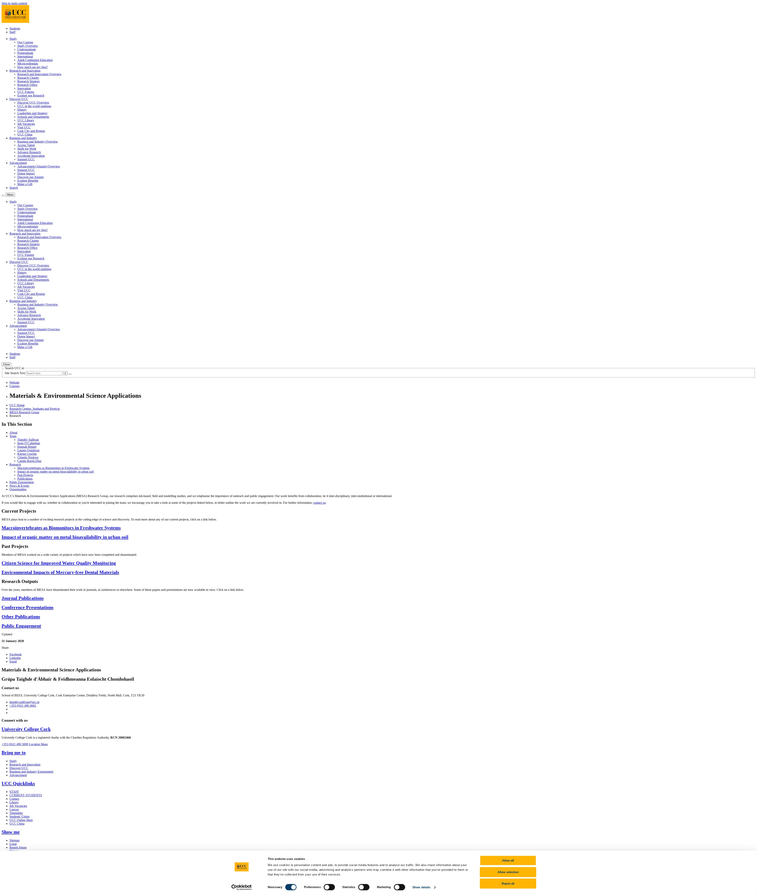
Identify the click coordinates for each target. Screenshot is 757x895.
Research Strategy (28, 81)
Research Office (27, 84)
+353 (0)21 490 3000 (15, 744)
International (25, 56)
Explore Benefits (27, 180)
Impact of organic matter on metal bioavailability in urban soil (55, 471)
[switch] (329, 887)
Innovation (24, 88)
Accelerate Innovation (31, 155)
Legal (13, 844)
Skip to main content (14, 3)
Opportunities (17, 489)
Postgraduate (25, 53)
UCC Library (25, 120)
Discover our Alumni (30, 177)
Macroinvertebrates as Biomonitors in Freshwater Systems (53, 468)
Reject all (508, 883)
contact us (319, 502)
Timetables (16, 813)
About (13, 432)
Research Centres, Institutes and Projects (34, 408)
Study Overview (27, 45)
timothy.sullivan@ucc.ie (24, 702)
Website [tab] (14, 382)
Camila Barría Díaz (29, 461)
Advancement (18, 775)
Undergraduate (26, 49)
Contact (14, 798)
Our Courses (25, 42)
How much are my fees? (32, 67)
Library (14, 802)
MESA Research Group (24, 412)
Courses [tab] (14, 386)
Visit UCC (24, 127)
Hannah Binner (26, 446)
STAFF (14, 791)
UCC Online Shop (21, 820)
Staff (12, 32)
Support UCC (26, 159)
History (22, 109)
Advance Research (29, 152)
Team (12, 436)
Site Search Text (15, 373)
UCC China (24, 134)
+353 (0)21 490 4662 (22, 705)
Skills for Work (26, 148)
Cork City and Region (31, 131)
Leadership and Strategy (32, 113)
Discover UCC (18, 768)
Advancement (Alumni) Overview (38, 166)
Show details (421, 887)
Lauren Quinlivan (28, 450)
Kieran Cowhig (27, 453)
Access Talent (26, 145)
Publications (25, 478)
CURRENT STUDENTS (25, 795)
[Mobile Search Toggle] (3, 195)
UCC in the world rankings (34, 106)
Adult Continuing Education (35, 60)
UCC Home (17, 405)
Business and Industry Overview (37, 141)
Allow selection (508, 872)
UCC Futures (25, 92)
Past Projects (25, 475)
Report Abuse (18, 847)
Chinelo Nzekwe (27, 457)
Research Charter (28, 77)
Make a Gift (24, 184)
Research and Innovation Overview (39, 74)
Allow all (508, 860)
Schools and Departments (33, 116)
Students (14, 28)
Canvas (14, 809)
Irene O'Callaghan (28, 443)
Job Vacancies (26, 123)
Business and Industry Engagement (31, 771)
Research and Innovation (24, 764)
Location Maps (38, 744)
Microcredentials (27, 63)
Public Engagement (21, 482)
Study (13, 761)
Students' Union (19, 816)
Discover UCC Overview (33, 102)
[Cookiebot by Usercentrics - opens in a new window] (241, 887)
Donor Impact (26, 173)
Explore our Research (30, 95)
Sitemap (14, 840)
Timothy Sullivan (28, 439)
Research (15, 464)
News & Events (19, 485)
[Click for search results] (70, 374)
